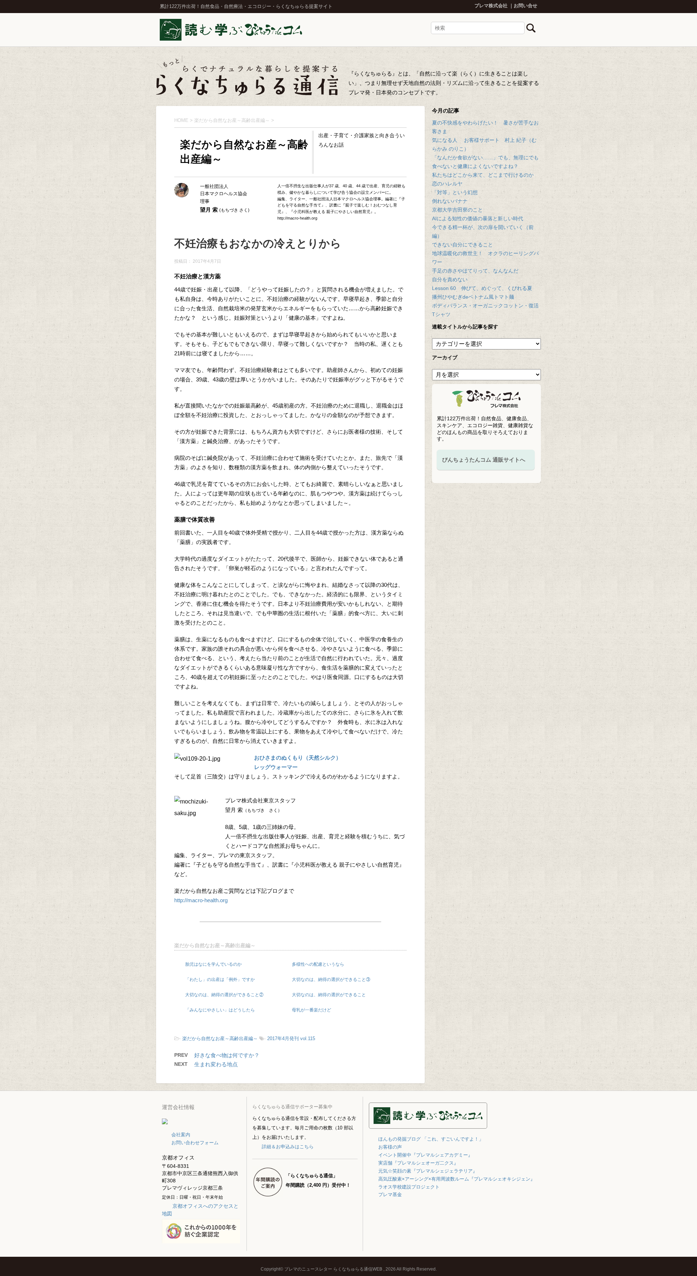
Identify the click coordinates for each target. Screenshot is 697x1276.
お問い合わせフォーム (195, 1142)
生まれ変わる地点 (216, 1064)
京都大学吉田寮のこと (457, 210)
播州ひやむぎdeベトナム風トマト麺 (473, 297)
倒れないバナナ (450, 201)
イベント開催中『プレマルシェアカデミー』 (425, 1155)
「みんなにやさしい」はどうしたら (220, 1010)
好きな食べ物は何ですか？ (227, 1055)
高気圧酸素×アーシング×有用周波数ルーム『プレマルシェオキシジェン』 (456, 1179)
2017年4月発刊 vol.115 (291, 1038)
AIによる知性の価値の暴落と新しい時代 (477, 218)
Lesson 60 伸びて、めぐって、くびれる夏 (482, 288)
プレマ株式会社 (491, 5)
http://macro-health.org (201, 900)
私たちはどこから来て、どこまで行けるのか (483, 175)
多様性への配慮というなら (318, 964)
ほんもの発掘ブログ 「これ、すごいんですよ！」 (431, 1139)
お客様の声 (390, 1147)
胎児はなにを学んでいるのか (213, 964)
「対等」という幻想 (455, 192)
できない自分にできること (462, 245)
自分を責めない (450, 279)
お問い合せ (525, 5)
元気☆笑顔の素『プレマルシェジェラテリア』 (427, 1171)
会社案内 (180, 1134)
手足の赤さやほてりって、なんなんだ (475, 271)
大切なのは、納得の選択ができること (329, 994)
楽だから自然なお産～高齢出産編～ (215, 945)
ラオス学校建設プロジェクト (409, 1187)
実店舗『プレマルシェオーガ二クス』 (418, 1163)
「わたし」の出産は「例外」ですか (220, 979)
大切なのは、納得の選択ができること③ (331, 979)
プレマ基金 (390, 1194)
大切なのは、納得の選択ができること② (224, 994)
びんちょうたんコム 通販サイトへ (483, 460)
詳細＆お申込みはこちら (287, 1146)
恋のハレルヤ (447, 184)
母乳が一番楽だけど (311, 1010)
